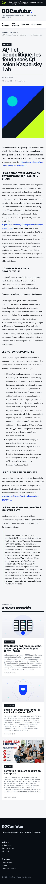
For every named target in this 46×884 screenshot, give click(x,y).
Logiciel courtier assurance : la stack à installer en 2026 (22, 711)
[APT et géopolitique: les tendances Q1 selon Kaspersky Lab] (23, 112)
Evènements (36, 25)
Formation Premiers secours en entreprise (22, 772)
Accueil (5, 32)
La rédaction (7, 862)
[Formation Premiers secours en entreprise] (23, 751)
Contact (5, 865)
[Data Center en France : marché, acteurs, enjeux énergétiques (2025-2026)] (23, 626)
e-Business (5, 24)
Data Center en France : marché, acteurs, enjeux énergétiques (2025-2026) (26, 3)
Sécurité (25, 25)
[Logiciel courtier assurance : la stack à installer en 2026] (23, 690)
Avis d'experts (15, 24)
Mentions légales (9, 868)
